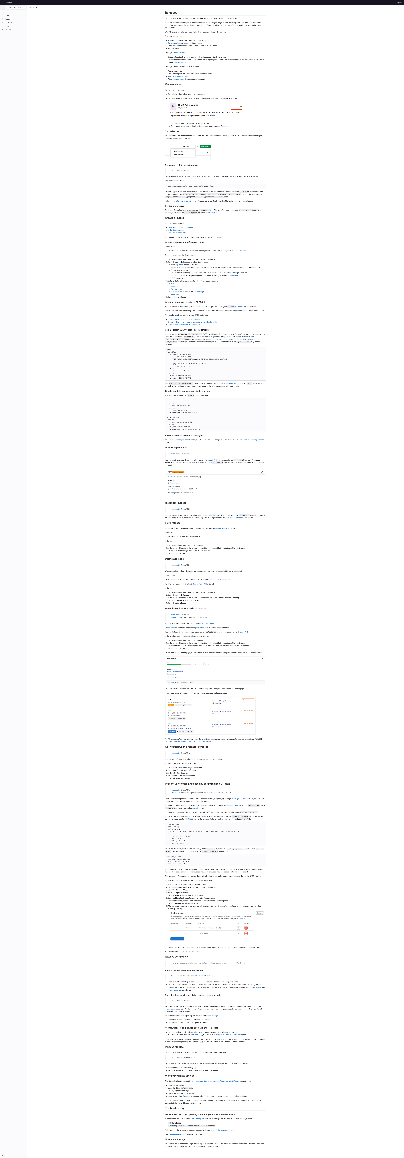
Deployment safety (192, 951)
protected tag (197, 1035)
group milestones (201, 628)
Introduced (175, 170)
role (229, 126)
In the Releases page (176, 230)
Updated (174, 617)
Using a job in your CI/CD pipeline (180, 227)
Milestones (175, 286)
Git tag (234, 25)
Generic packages (175, 43)
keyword (235, 307)
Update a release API (222, 528)
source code (256, 987)
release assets (178, 79)
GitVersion (186, 1096)
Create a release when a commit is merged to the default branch (192, 322)
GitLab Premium (171, 628)
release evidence (179, 62)
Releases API (181, 233)
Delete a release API (199, 584)
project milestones (207, 623)
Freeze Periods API (234, 805)
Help (30, 7)
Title (172, 283)
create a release (179, 53)
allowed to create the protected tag (229, 1035)
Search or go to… (16, 7)
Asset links (175, 294)
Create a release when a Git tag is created (184, 319)
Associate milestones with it (178, 76)
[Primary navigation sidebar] (2, 7)
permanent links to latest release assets (185, 201)
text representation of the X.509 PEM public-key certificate (231, 339)
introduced (216, 793)
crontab (195, 808)
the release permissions (177, 1134)
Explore (9, 2)
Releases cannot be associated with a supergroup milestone (188, 741)
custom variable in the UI (229, 383)
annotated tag (235, 275)
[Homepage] (3, 2)
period (240, 799)
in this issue (212, 213)
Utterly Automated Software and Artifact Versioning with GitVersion (214, 1081)
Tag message (199, 292)
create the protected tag (222, 1130)
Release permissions (239, 251)
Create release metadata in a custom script (184, 325)
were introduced (228, 963)
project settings (212, 1016)
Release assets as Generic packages (250, 440)
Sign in (399, 2)
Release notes (176, 289)
